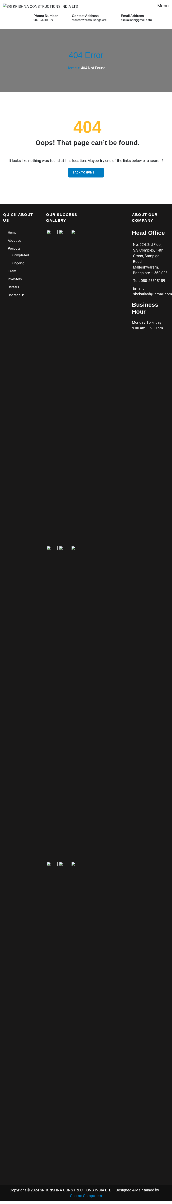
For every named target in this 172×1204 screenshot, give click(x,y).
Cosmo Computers (86, 1196)
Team (12, 271)
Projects (14, 248)
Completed (20, 255)
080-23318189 (43, 20)
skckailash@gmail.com (136, 20)
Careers (13, 287)
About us (14, 241)
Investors (15, 279)
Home (12, 233)
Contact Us (16, 295)
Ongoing (18, 263)
